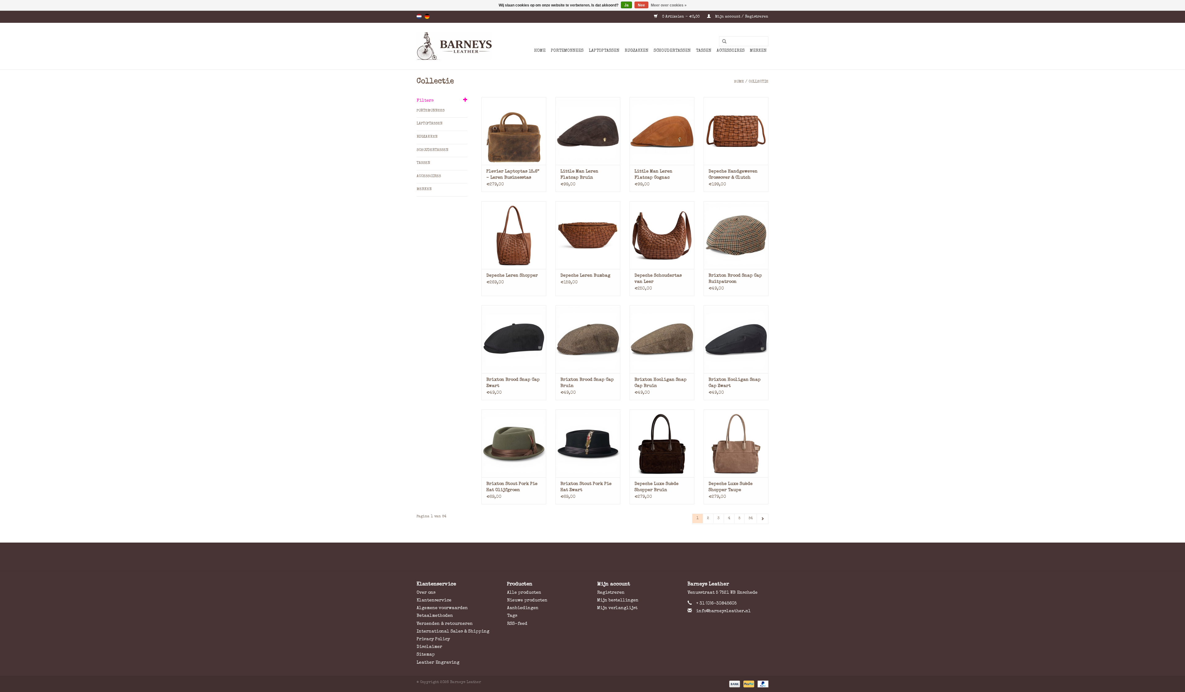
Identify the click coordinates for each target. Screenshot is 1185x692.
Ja (626, 5)
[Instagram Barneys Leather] (604, 557)
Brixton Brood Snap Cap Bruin (587, 383)
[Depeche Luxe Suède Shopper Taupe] (736, 443)
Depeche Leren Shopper (512, 276)
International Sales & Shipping (453, 631)
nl (419, 16)
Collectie (758, 82)
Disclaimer (429, 647)
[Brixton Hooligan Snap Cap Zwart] (736, 339)
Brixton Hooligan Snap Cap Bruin (660, 383)
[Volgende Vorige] (762, 519)
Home (540, 51)
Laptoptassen (604, 51)
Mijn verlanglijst (617, 608)
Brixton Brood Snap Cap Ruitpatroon (735, 279)
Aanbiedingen (522, 608)
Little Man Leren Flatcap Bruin (579, 174)
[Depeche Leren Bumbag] (587, 235)
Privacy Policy (433, 639)
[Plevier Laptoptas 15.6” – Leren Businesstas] (513, 131)
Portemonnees (567, 51)
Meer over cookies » (669, 5)
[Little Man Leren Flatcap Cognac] (662, 131)
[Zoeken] (722, 41)
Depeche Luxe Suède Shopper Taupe (731, 487)
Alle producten (524, 593)
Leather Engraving (438, 663)
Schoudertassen (672, 51)
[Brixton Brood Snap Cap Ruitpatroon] (736, 235)
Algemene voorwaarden (442, 608)
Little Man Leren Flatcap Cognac (653, 174)
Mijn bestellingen (617, 600)
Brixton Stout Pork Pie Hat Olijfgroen (512, 487)
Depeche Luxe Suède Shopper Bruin (656, 487)
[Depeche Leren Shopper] (513, 235)
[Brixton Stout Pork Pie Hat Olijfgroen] (513, 443)
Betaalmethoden (435, 616)
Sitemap (426, 655)
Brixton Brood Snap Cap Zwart (513, 383)
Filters (425, 101)
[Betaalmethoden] (734, 684)
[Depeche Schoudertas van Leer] (662, 235)
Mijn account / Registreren (741, 17)
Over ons (426, 593)
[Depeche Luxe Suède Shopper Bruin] (662, 443)
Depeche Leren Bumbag (585, 276)
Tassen (703, 51)
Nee (641, 5)
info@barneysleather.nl (723, 611)
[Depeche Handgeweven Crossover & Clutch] (736, 131)
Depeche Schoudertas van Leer (658, 279)
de (427, 16)
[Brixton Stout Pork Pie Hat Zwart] (587, 443)
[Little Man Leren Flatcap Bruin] (587, 131)
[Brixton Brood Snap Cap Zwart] (513, 339)
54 (751, 518)
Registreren (611, 593)
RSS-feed (517, 624)
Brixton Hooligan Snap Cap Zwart (735, 383)
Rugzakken (636, 51)
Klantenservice (434, 600)
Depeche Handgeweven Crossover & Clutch (733, 174)
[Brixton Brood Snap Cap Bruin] (587, 339)
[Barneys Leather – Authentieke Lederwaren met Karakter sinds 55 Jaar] (454, 46)
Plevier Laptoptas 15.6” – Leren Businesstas (512, 174)
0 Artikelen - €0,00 (681, 17)
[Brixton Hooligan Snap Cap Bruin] (662, 339)
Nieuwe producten (527, 600)
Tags (512, 616)
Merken (758, 51)
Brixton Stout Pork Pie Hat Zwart (586, 487)
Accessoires (731, 51)
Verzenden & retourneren (445, 624)
